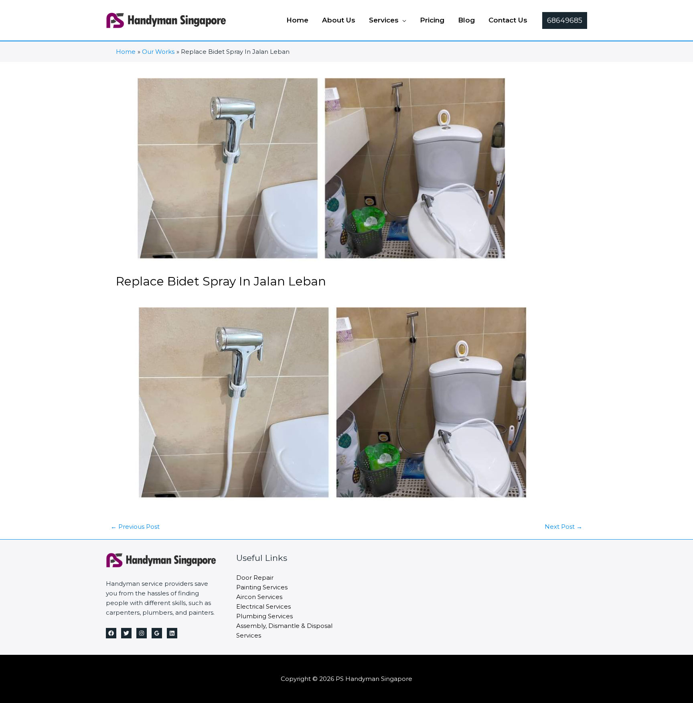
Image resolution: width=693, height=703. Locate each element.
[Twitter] (126, 633)
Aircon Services (259, 597)
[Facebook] (111, 633)
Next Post (563, 526)
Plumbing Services (264, 616)
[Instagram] (141, 633)
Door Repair (255, 577)
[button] (402, 20)
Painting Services (262, 587)
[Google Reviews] (157, 633)
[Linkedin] (172, 633)
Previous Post (135, 526)
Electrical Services (263, 606)
